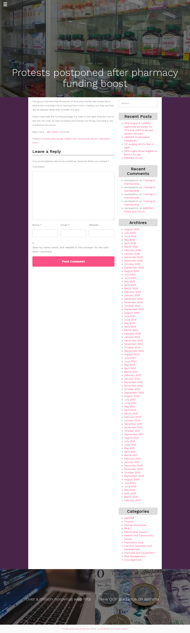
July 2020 (130, 482)
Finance (129, 521)
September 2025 (134, 267)
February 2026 (132, 250)
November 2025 (133, 260)
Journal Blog (102, 629)
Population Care (133, 542)
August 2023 (131, 354)
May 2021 (129, 448)
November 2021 (133, 427)
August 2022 (131, 396)
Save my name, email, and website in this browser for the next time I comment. (70, 249)
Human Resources (135, 525)
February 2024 (132, 333)
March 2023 (131, 371)
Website (93, 224)
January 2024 (132, 337)
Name (37, 224)
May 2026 (129, 239)
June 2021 (130, 444)
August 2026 (131, 229)
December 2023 (133, 340)
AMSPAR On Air (133, 157)
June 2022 (130, 403)
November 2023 (133, 343)
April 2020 (130, 493)
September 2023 (134, 350)
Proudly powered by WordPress (76, 629)
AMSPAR (129, 518)
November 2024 (133, 302)
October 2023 (132, 347)
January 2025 (132, 295)
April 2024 (130, 326)
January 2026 (132, 253)
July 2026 (130, 232)
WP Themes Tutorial (119, 629)
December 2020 (133, 465)
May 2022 (129, 406)
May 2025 (129, 281)
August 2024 (131, 312)
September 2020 (134, 475)
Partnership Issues (53, 138)
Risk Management (135, 556)
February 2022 (132, 416)
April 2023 (130, 368)
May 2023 (129, 364)
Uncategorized (132, 559)
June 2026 (130, 236)
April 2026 (130, 243)
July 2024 (130, 316)
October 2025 (132, 264)
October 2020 (132, 472)
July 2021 (129, 441)
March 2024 (131, 330)
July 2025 (130, 274)
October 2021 (132, 430)
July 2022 (130, 399)
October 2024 (132, 305)
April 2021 (130, 451)
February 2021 (132, 458)
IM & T (128, 528)
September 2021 (134, 434)
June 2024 (130, 319)
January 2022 (132, 420)
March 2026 (131, 246)
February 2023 (132, 375)
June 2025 (130, 277)
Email (65, 224)
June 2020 (130, 486)
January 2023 (132, 378)
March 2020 (131, 496)
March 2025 (131, 288)
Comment (38, 166)
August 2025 (131, 271)
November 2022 (133, 385)
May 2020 (129, 489)
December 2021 (133, 423)
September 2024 (134, 309)
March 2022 (131, 413)
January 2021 (132, 462)
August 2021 (131, 437)
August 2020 (131, 479)
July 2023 (130, 357)
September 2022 (134, 392)
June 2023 (130, 361)
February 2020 (132, 500)
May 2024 (129, 323)
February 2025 (132, 291)
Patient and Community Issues (80, 138)
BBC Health (53, 132)
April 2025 (130, 284)
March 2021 (131, 455)
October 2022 (132, 389)
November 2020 (133, 469)
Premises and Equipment (139, 552)
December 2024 (133, 298)
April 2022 (130, 409)
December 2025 (133, 257)
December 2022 (133, 382)
